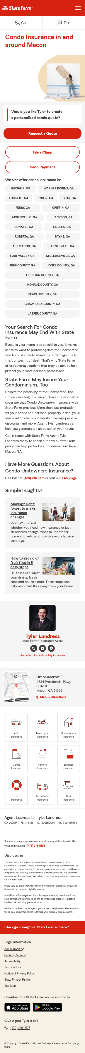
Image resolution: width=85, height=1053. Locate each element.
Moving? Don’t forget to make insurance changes (22, 510)
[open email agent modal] (42, 649)
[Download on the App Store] (17, 1007)
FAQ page (69, 478)
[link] (21, 8)
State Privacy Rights (17, 979)
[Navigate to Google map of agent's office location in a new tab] (51, 648)
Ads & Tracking (14, 949)
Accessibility (12, 961)
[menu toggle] (78, 8)
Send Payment (42, 167)
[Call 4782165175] (33, 648)
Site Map (10, 985)
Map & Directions (53, 697)
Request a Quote (42, 133)
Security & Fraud (15, 955)
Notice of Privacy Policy (19, 973)
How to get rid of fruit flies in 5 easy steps (24, 562)
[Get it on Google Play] (47, 1007)
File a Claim (42, 152)
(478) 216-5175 (34, 478)
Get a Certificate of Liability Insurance (42, 655)
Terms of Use (12, 967)
